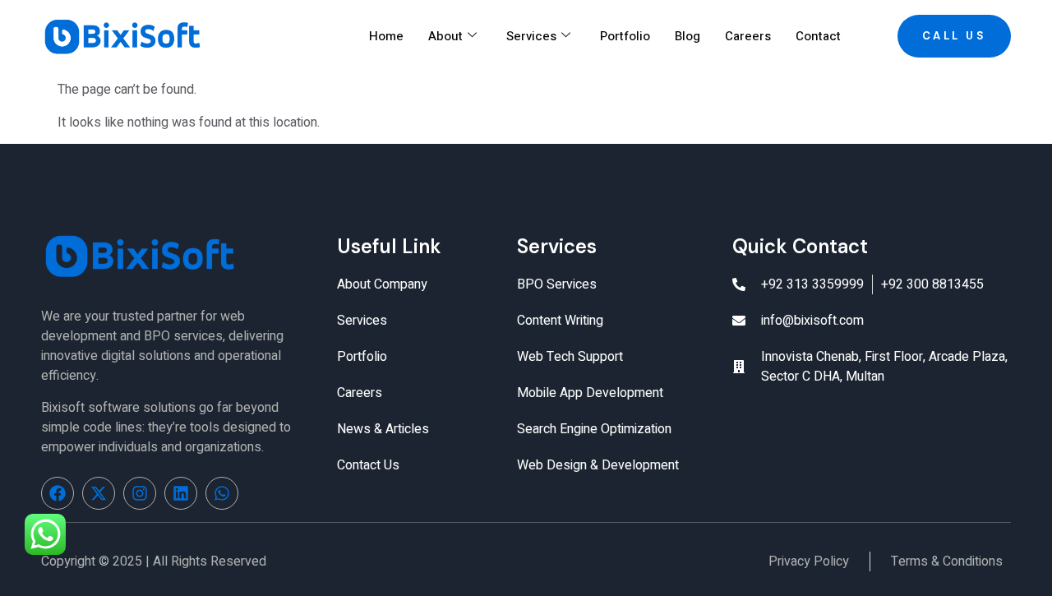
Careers (748, 36)
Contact (818, 36)
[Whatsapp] (221, 493)
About (445, 36)
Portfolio (625, 36)
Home (386, 36)
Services (531, 36)
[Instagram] (139, 493)
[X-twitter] (98, 493)
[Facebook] (57, 493)
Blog (687, 36)
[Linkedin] (180, 493)
